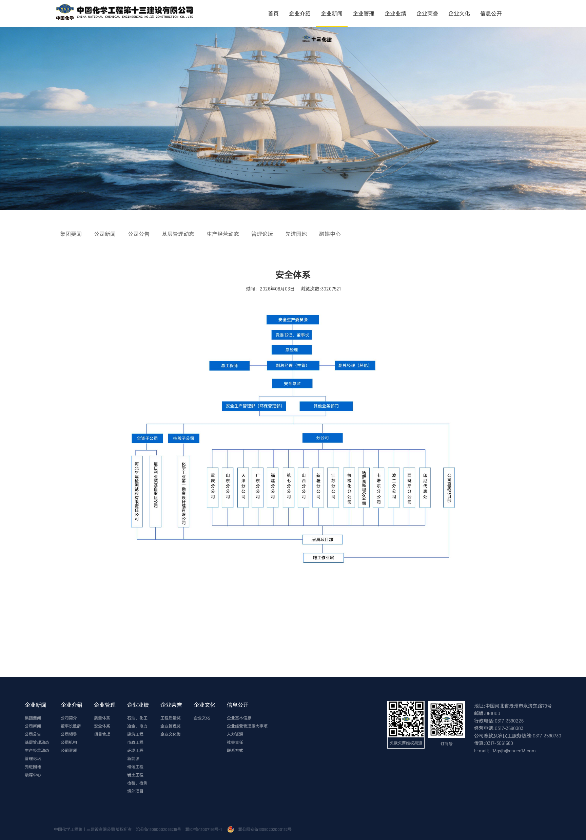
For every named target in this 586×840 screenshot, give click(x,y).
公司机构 (69, 742)
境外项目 (135, 791)
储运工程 (135, 766)
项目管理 (102, 734)
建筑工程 (135, 734)
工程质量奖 (170, 717)
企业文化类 (170, 734)
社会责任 (235, 742)
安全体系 (102, 726)
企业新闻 (332, 13)
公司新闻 (33, 726)
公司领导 (69, 734)
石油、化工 (137, 717)
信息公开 (491, 13)
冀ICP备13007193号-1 (204, 829)
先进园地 (33, 766)
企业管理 (363, 13)
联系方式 (235, 750)
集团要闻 (33, 717)
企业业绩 (395, 13)
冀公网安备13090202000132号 (265, 829)
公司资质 (69, 750)
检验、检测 (137, 782)
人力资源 (235, 734)
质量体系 (102, 717)
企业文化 (459, 13)
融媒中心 (33, 774)
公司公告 (33, 734)
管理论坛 (33, 758)
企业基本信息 (239, 717)
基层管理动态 (37, 742)
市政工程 (135, 742)
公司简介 (69, 717)
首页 (273, 13)
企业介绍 (300, 13)
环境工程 (135, 750)
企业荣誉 (427, 13)
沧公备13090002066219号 (158, 829)
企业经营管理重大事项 (247, 726)
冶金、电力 (137, 726)
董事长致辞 (71, 726)
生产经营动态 (37, 750)
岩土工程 (135, 774)
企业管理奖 (170, 726)
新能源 (133, 758)
